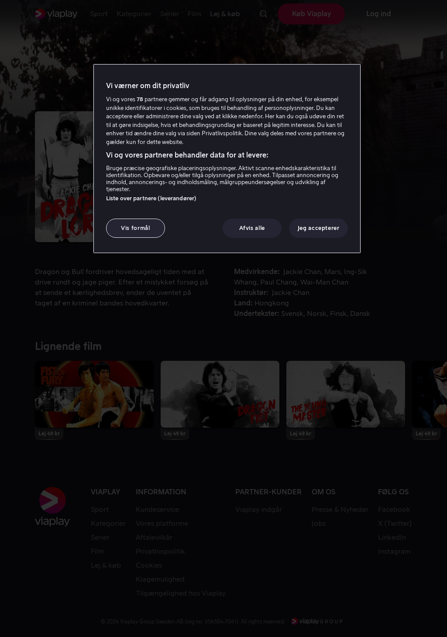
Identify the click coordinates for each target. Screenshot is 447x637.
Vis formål (135, 228)
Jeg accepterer (319, 228)
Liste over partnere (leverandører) (151, 198)
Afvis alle (252, 228)
